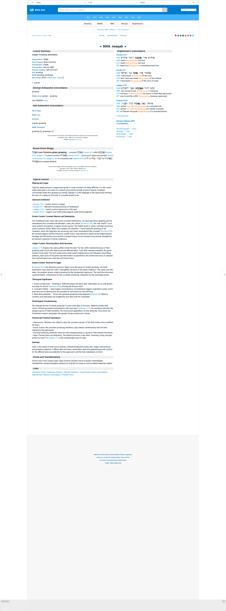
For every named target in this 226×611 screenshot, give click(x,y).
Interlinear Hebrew (54, 372)
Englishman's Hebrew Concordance (46, 375)
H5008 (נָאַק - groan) (55, 77)
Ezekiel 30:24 (73, 155)
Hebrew (44, 35)
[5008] (3, 280)
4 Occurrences (122, 116)
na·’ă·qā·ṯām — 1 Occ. (124, 134)
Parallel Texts (68, 375)
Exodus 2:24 (38, 204)
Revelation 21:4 (52, 338)
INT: (118, 65)
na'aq (39, 96)
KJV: (118, 63)
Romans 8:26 (55, 286)
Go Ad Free (5, 601)
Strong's (38, 35)
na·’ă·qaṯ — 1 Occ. (123, 131)
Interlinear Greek (39, 372)
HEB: (118, 58)
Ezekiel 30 (95, 294)
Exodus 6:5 (87, 152)
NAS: (118, 60)
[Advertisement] (113, 420)
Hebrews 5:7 (84, 308)
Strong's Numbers (71, 372)
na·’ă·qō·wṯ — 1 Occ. (124, 136)
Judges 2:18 (41, 155)
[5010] (223, 280)
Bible (33, 35)
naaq (38, 115)
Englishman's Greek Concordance (93, 372)
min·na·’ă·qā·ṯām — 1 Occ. (126, 129)
